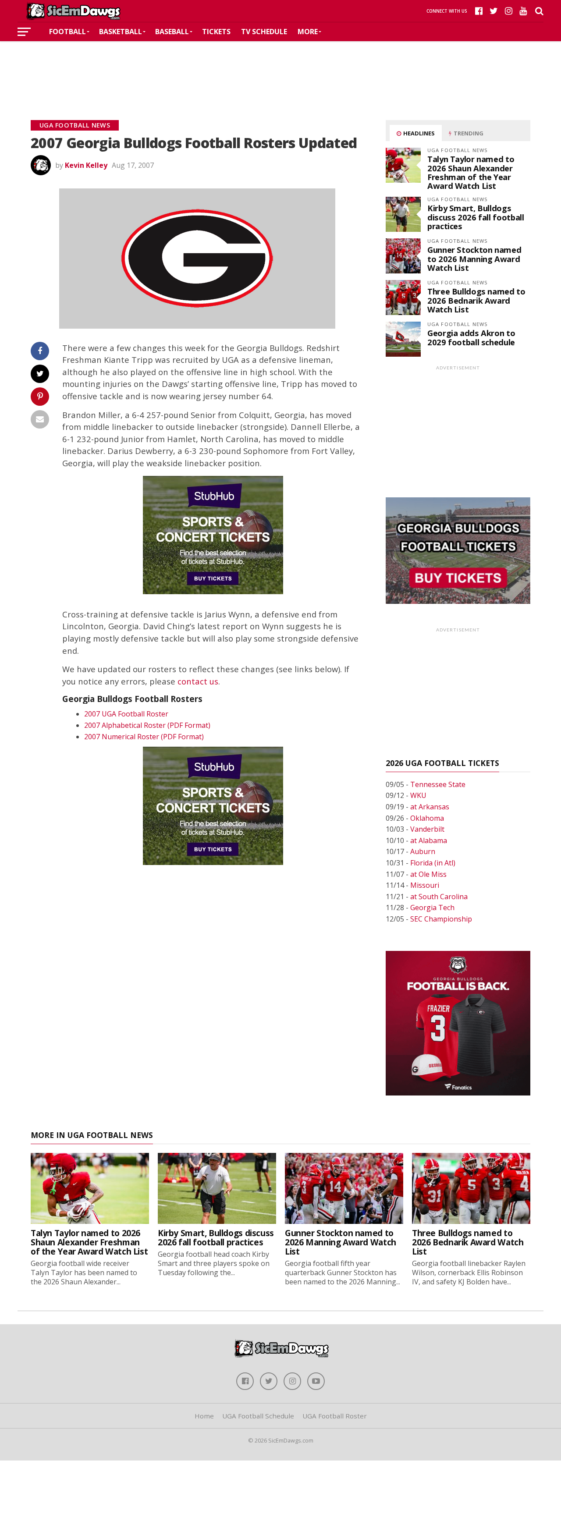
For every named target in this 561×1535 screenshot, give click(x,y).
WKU (418, 795)
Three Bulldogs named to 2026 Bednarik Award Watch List (476, 300)
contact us (198, 681)
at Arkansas (429, 807)
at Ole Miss (428, 874)
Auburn (422, 851)
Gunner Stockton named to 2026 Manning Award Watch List (474, 258)
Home (204, 1415)
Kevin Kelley (86, 165)
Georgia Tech (432, 907)
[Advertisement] (280, 67)
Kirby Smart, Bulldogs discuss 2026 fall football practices (475, 216)
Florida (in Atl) (432, 863)
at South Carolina (439, 896)
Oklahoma (427, 818)
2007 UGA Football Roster (126, 714)
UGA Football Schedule (258, 1415)
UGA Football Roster (334, 1415)
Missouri (424, 885)
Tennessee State (437, 784)
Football (67, 31)
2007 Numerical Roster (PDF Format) (144, 736)
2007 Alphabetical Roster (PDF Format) (147, 725)
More (308, 31)
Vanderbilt (427, 829)
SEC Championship (441, 919)
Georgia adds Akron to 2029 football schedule (471, 337)
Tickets (216, 31)
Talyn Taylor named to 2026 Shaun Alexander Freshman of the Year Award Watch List (470, 172)
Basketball (120, 31)
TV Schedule (264, 31)
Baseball (172, 31)
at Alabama (428, 840)
